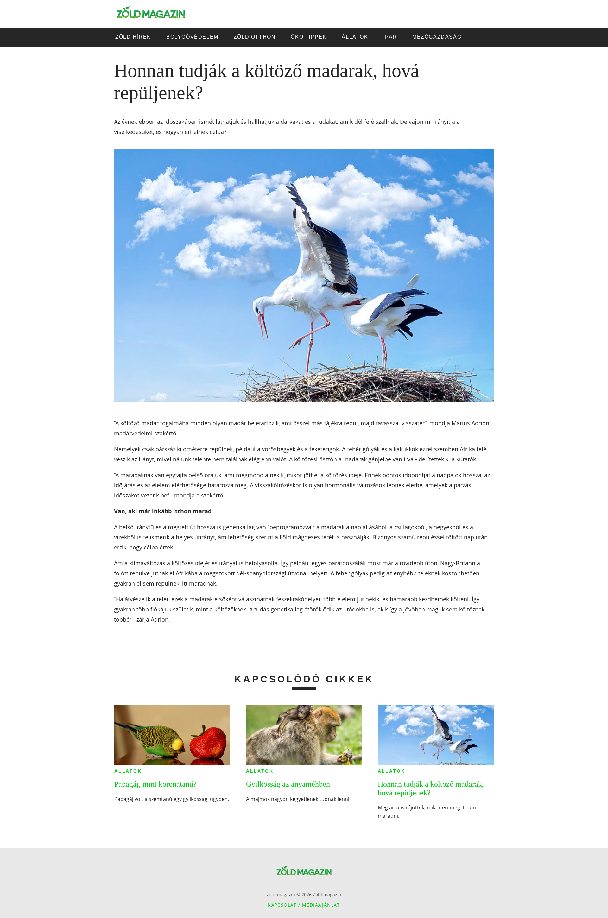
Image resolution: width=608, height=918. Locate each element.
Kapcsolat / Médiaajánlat (304, 905)
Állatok (128, 771)
